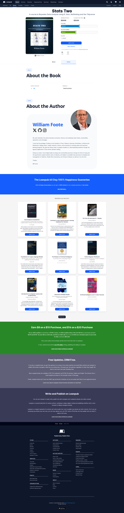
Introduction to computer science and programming (31, 294)
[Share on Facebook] (34, 88)
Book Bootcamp (33, 480)
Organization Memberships (36, 486)
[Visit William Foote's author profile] (81, 120)
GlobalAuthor (33, 463)
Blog (54, 484)
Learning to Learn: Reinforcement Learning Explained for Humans (62, 221)
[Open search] (107, 2)
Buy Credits (78, 445)
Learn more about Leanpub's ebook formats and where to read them (62, 382)
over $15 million (58, 345)
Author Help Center (57, 458)
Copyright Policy (80, 471)
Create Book (56, 445)
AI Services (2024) (80, 458)
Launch (114, 5)
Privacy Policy (79, 473)
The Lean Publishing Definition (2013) (84, 461)
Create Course (56, 448)
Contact (54, 486)
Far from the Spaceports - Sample (92, 218)
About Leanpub (56, 483)
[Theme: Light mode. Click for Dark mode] (111, 2)
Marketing (53, 2)
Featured (5, 5)
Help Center (78, 448)
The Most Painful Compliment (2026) (84, 454)
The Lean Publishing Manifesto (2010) (84, 463)
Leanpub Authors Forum (58, 460)
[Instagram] (44, 130)
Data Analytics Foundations (31, 219)
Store (17, 2)
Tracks (32, 5)
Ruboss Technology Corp (69, 502)
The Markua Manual (57, 465)
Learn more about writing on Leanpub (62, 349)
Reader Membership (83, 49)
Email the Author (67, 88)
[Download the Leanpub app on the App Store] (62, 508)
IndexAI (31, 465)
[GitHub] (40, 130)
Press (54, 488)
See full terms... (62, 189)
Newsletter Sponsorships (36, 466)
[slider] (79, 26)
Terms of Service (80, 469)
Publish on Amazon (34, 470)
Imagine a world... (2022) (81, 460)
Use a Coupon (33, 453)
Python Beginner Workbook (92, 257)
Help (120, 5)
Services (46, 2)
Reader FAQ (78, 446)
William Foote (40, 55)
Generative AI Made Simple (62, 294)
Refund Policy (79, 475)
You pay (63, 35)
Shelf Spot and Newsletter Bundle (38, 468)
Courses (27, 5)
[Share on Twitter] (31, 88)
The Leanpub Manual (58, 461)
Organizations (38, 2)
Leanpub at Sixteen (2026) (82, 456)
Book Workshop (33, 478)
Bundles (20, 5)
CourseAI (32, 461)
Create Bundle (56, 446)
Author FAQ (55, 456)
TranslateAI (32, 472)
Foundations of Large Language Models (32, 257)
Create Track (56, 450)
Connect (60, 2)
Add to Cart (71, 43)
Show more (62, 316)
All (10, 5)
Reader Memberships (81, 443)
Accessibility (56, 476)
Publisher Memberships (35, 488)
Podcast (109, 5)
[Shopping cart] (115, 2)
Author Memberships (58, 443)
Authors (23, 2)
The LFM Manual (56, 463)
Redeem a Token (34, 455)
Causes (54, 475)
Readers (29, 2)
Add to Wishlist (71, 46)
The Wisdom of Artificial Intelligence (62, 257)
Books (14, 5)
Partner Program (57, 473)
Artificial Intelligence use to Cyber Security (92, 294)
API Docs (55, 466)
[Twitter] (35, 130)
